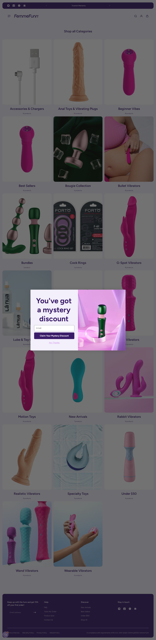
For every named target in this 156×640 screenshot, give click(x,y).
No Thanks (54, 342)
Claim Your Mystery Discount (54, 335)
